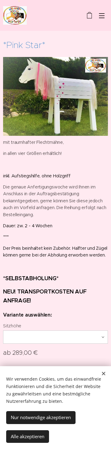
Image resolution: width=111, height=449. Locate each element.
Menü (102, 15)
